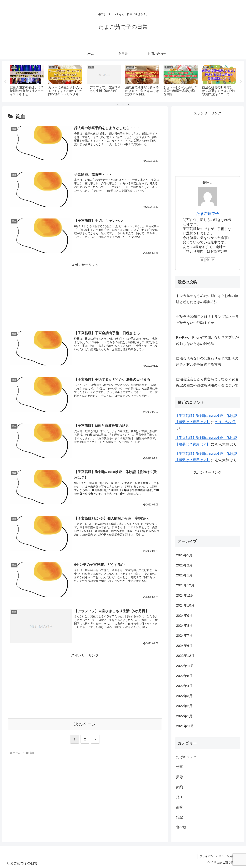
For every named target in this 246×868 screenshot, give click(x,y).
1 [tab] (117, 104)
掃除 (179, 777)
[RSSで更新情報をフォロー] (213, 259)
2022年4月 (184, 686)
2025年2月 (184, 565)
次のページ (85, 724)
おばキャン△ (186, 757)
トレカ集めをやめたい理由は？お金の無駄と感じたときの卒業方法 (207, 299)
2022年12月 (185, 656)
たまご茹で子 (207, 213)
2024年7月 (184, 635)
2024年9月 (184, 615)
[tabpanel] (27, 81)
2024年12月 (185, 585)
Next (241, 81)
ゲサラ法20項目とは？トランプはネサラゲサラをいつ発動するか (207, 320)
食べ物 (181, 827)
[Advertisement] (85, 295)
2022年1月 (184, 716)
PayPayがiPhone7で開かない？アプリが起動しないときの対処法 (207, 340)
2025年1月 (184, 575)
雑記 (179, 817)
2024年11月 (185, 595)
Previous (5, 81)
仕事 (179, 767)
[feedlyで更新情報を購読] (207, 259)
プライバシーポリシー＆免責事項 (220, 856)
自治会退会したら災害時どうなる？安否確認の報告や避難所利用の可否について (207, 382)
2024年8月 (184, 625)
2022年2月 (184, 706)
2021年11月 (185, 726)
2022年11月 (185, 666)
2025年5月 (184, 555)
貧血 (179, 797)
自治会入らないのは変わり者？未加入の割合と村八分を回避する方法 (207, 361)
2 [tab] (123, 104)
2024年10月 (185, 605)
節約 (179, 787)
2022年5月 (184, 676)
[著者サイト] (202, 259)
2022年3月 (184, 696)
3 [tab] (129, 104)
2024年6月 (184, 645)
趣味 (179, 807)
